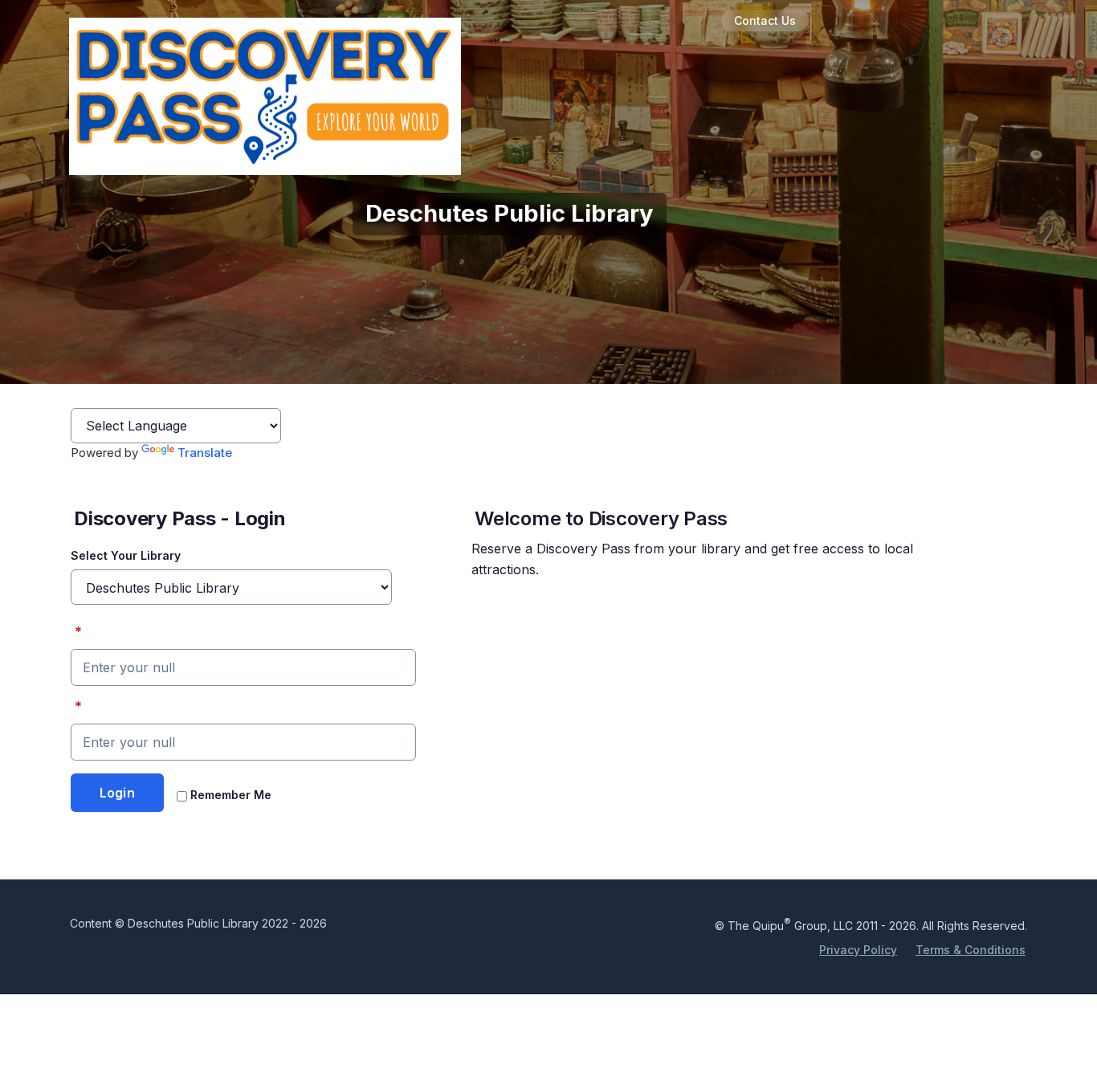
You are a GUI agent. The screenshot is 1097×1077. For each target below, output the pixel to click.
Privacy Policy (858, 950)
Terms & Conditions (971, 950)
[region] (708, 547)
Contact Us (765, 20)
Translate (204, 452)
